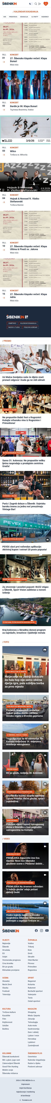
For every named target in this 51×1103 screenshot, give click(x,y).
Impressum (25, 1084)
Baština (5, 1029)
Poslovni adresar (30, 327)
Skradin (31, 957)
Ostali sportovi (34, 1001)
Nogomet (32, 981)
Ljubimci (31, 1042)
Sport (31, 978)
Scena (5, 978)
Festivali (5, 991)
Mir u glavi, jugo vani (11, 1060)
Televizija (6, 994)
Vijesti (5, 940)
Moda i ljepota (34, 1015)
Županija (32, 940)
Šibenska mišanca (10, 1073)
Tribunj (31, 947)
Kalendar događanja (28, 323)
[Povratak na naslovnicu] (15, 3)
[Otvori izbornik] (46, 4)
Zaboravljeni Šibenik (11, 1063)
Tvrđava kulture (9, 1012)
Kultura (6, 1009)
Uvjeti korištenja (25, 1088)
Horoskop (32, 1039)
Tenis (30, 998)
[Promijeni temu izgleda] (31, 3)
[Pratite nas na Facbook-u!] (36, 930)
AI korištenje (25, 1096)
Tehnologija (33, 1022)
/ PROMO (6, 341)
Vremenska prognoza (11, 960)
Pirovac (31, 963)
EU (3, 953)
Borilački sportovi (35, 991)
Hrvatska (6, 950)
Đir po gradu (7, 967)
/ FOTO (5, 642)
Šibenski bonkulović (10, 1056)
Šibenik (5, 947)
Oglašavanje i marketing (25, 1092)
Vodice (31, 943)
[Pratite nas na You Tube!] (47, 930)
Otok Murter (33, 960)
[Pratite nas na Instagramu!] (41, 930)
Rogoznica (32, 970)
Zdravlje (31, 1019)
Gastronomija (33, 1029)
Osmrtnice (12, 323)
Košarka (31, 984)
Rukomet (31, 988)
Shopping (32, 1012)
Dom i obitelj (33, 1032)
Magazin (32, 1009)
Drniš (30, 953)
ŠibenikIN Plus (35, 1053)
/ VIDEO (6, 838)
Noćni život (7, 984)
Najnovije (6, 943)
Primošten (32, 967)
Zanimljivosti (33, 1045)
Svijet (4, 957)
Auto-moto (32, 1025)
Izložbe (5, 1025)
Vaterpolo (32, 994)
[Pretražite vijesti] (35, 3)
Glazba (5, 988)
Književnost (7, 1022)
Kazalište (6, 1015)
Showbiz (6, 981)
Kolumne (6, 1053)
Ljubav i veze (33, 1035)
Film (4, 1019)
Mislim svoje (7, 1070)
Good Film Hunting (10, 1066)
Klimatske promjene (10, 970)
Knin (30, 950)
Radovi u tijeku (14, 327)
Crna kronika (7, 963)
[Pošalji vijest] (39, 3)
